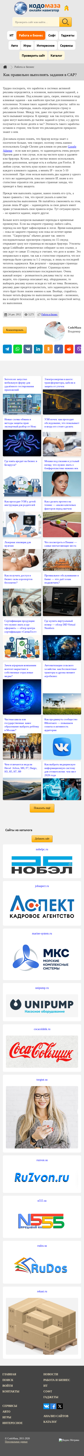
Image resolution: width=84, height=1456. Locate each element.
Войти (7, 1385)
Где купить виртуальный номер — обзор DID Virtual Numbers (59, 624)
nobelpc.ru (42, 849)
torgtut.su (42, 1079)
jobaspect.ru (42, 886)
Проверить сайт (33, 55)
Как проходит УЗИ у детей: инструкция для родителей (20, 503)
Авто (14, 45)
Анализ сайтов (55, 1416)
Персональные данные (16, 1441)
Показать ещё (42, 808)
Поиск (7, 1380)
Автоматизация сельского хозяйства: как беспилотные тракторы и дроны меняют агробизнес (60, 670)
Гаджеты (67, 35)
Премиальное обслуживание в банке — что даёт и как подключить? (61, 579)
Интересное (46, 45)
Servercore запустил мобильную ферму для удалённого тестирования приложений (19, 384)
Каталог (56, 55)
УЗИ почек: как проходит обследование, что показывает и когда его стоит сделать (61, 423)
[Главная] (8, 66)
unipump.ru (42, 987)
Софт (52, 35)
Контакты (10, 1391)
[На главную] (37, 8)
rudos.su (42, 1245)
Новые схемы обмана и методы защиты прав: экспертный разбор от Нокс (20, 423)
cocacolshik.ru (42, 1029)
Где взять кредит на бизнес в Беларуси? (20, 463)
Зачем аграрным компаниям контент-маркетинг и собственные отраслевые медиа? (20, 670)
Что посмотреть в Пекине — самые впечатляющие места (60, 544)
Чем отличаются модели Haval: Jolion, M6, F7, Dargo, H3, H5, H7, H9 (20, 768)
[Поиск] (65, 22)
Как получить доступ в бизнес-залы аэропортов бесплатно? (18, 579)
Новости (50, 1374)
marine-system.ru (42, 933)
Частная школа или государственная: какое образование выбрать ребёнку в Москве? (21, 724)
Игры (27, 45)
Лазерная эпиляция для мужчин (17, 544)
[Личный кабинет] (66, 8)
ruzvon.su (42, 1160)
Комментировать (14, 330)
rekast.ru (42, 1291)
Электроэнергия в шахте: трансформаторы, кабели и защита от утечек (59, 383)
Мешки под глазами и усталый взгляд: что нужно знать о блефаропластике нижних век (61, 465)
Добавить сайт (42, 838)
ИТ (11, 35)
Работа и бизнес (31, 35)
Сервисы (66, 45)
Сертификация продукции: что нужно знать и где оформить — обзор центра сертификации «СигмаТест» (20, 626)
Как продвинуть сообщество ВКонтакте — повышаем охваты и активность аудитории (60, 724)
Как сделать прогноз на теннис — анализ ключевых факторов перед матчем (60, 505)
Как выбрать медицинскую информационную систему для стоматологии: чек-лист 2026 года (60, 770)
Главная (9, 1374)
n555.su (42, 1200)
